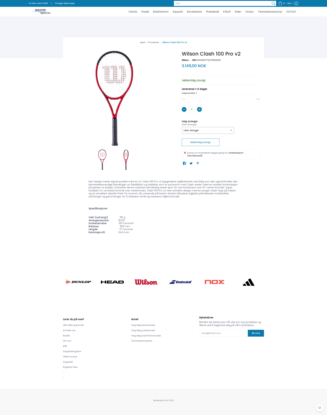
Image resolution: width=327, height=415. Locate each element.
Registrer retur (70, 367)
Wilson (185, 60)
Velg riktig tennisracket (143, 325)
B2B (65, 346)
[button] (285, 3)
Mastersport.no (160, 400)
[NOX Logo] (214, 282)
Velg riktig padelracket (143, 330)
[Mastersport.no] (40, 12)
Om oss (67, 340)
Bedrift (66, 335)
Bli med (256, 333)
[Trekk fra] (184, 109)
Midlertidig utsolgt (200, 142)
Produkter (153, 42)
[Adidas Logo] (248, 282)
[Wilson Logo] (146, 282)
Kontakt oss (69, 330)
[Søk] (273, 3)
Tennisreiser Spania (141, 340)
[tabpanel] (163, 216)
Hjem (143, 42)
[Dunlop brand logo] (78, 282)
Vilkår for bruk (70, 356)
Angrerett (68, 361)
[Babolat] (180, 282)
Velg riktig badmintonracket (146, 335)
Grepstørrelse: (189, 93)
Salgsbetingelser (72, 351)
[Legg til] (199, 109)
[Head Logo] (112, 282)
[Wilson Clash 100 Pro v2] (102, 159)
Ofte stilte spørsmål (73, 325)
